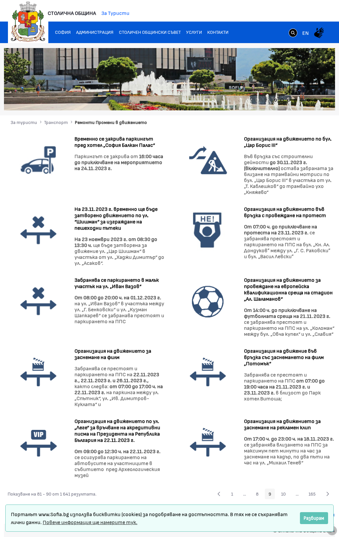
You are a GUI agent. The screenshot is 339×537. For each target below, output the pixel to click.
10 (285, 495)
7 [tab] (315, 100)
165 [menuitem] (314, 495)
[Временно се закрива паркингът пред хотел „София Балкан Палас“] (38, 159)
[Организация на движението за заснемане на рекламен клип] (208, 442)
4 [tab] (295, 100)
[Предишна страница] (219, 494)
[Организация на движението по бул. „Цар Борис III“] (208, 159)
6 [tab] (308, 100)
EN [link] (305, 33)
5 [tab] (302, 100)
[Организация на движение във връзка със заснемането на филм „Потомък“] (208, 371)
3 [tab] (288, 100)
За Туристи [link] (115, 13)
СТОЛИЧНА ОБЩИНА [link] (72, 13)
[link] (293, 33)
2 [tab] (282, 100)
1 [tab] (275, 100)
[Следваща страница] (328, 494)
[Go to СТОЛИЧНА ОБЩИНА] (28, 21)
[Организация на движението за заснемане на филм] (38, 371)
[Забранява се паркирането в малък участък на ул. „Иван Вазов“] (38, 300)
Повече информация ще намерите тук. (90, 522)
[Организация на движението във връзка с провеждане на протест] (208, 229)
